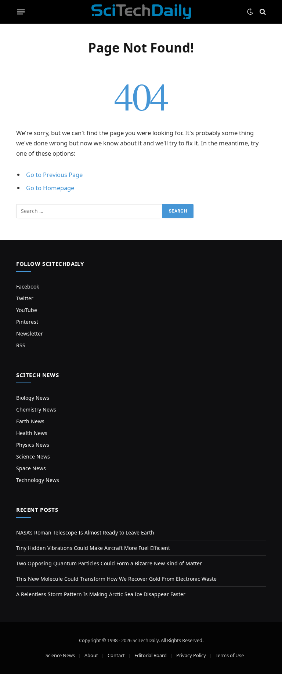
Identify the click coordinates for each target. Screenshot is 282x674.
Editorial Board (150, 655)
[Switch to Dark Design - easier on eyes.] (250, 11)
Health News (31, 433)
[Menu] (21, 11)
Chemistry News (36, 409)
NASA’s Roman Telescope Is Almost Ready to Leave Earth (85, 532)
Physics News (32, 444)
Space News (31, 468)
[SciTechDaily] (141, 12)
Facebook (27, 286)
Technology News (37, 479)
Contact (116, 655)
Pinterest (27, 321)
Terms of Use (230, 655)
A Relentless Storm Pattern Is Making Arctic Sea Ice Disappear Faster (100, 594)
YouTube (26, 310)
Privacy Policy (191, 655)
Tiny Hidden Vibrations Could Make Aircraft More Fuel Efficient (93, 547)
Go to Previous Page (54, 174)
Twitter (24, 298)
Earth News (30, 421)
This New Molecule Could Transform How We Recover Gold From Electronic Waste (116, 578)
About (91, 655)
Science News (33, 456)
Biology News (32, 397)
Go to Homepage (50, 188)
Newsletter (29, 333)
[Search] (262, 12)
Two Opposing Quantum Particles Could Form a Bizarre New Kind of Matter (109, 563)
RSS (20, 345)
